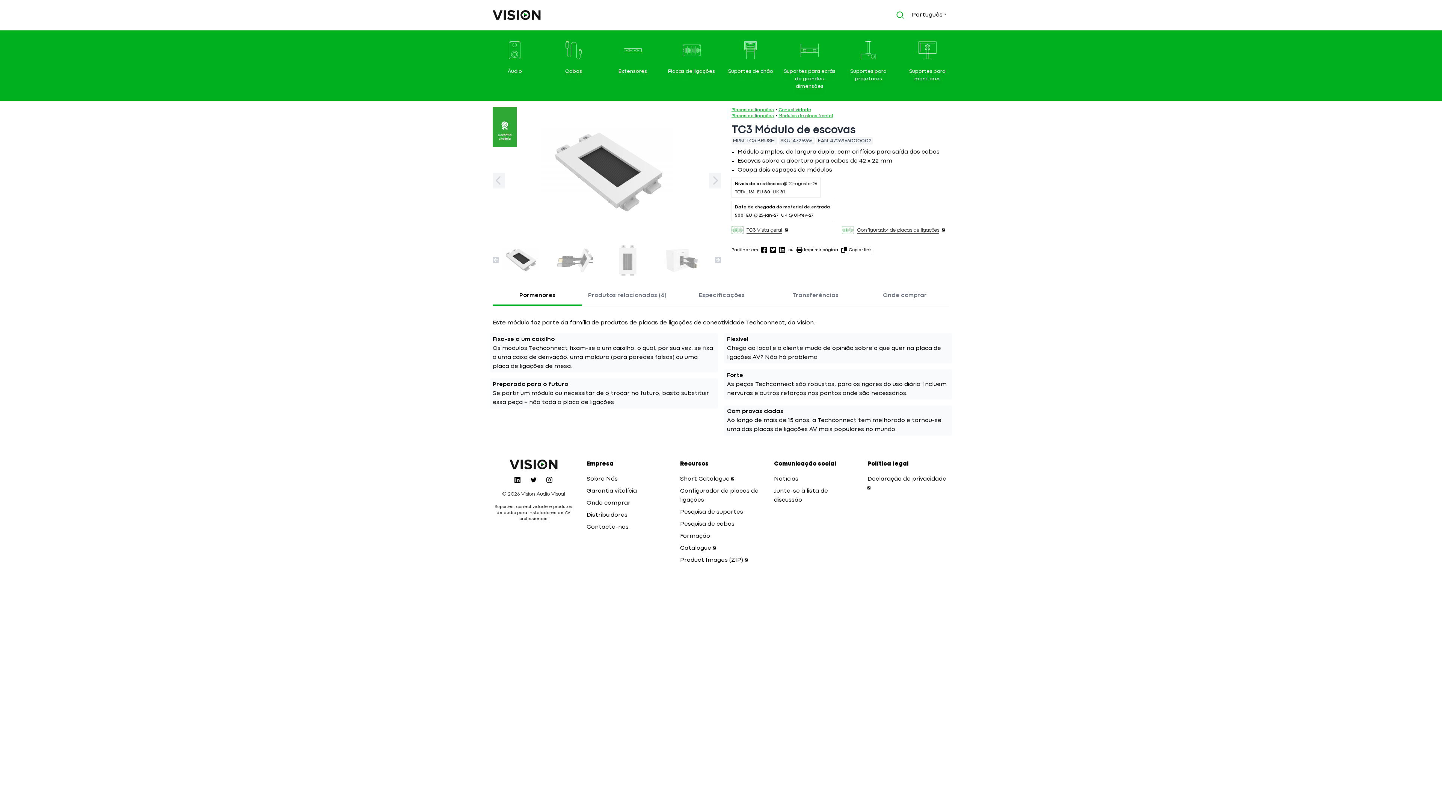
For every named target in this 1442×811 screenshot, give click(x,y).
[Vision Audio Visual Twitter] (534, 479)
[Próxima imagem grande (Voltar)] (499, 180)
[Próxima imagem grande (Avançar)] (715, 180)
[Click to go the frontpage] (517, 15)
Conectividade (794, 110)
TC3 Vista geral (764, 230)
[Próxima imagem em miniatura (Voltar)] (496, 259)
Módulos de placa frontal (805, 116)
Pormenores (537, 295)
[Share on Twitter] (773, 249)
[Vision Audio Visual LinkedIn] (517, 479)
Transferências (815, 295)
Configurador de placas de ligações (898, 230)
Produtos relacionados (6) (627, 295)
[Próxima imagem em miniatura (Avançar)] (718, 259)
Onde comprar (905, 295)
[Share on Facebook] (764, 249)
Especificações (722, 295)
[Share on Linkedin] (782, 249)
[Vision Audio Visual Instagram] (549, 479)
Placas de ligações (753, 110)
